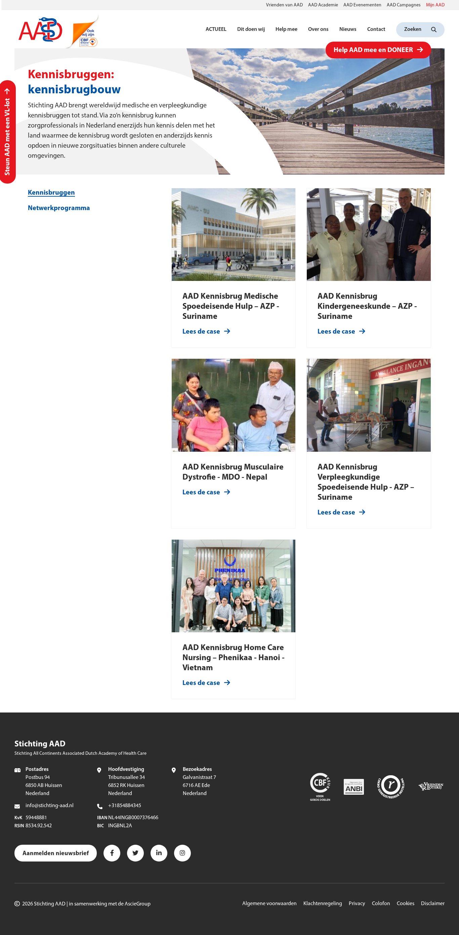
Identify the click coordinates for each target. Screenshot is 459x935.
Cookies (405, 903)
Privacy (357, 903)
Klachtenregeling (322, 903)
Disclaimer (433, 903)
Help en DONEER (373, 50)
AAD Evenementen (362, 5)
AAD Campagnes (404, 5)
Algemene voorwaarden (269, 903)
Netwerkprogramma (59, 208)
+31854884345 (124, 805)
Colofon (381, 903)
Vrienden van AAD (284, 5)
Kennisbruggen (51, 193)
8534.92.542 (39, 826)
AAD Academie (323, 5)
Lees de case (201, 332)
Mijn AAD (435, 5)
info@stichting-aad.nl (50, 805)
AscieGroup (138, 904)
